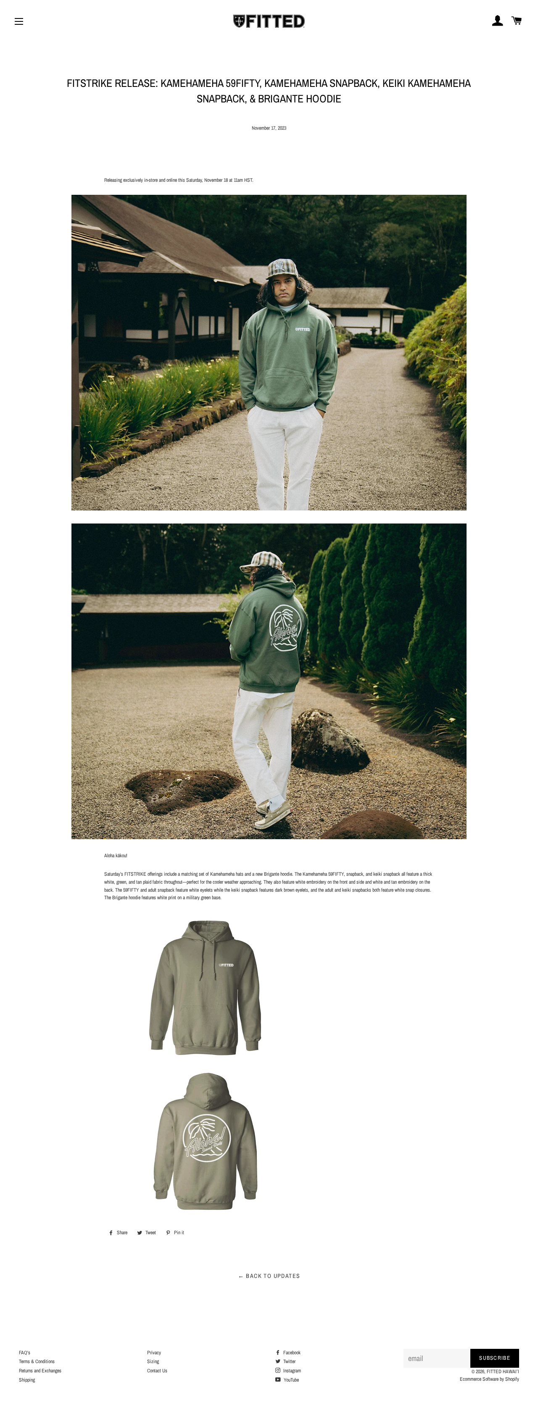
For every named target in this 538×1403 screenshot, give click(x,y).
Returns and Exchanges (40, 1370)
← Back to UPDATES (269, 1276)
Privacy (154, 1352)
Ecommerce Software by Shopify (489, 1379)
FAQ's (24, 1352)
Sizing (153, 1361)
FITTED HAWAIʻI (503, 1371)
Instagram (291, 1370)
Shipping (27, 1380)
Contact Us (157, 1370)
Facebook (291, 1352)
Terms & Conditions (37, 1361)
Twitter (288, 1361)
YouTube (290, 1380)
